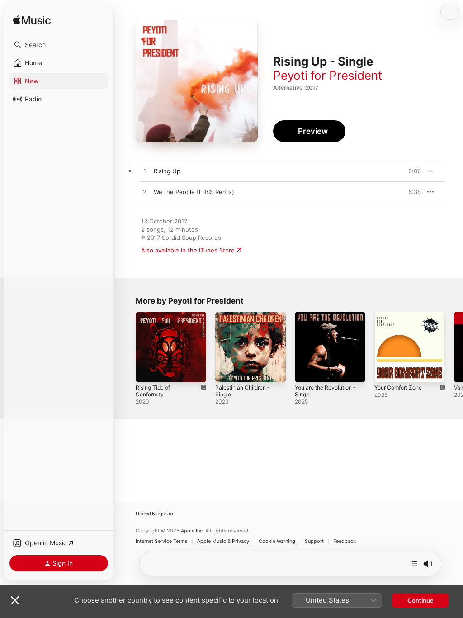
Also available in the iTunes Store (188, 250)
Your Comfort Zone (398, 387)
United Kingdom (154, 513)
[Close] (15, 600)
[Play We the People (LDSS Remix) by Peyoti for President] (145, 192)
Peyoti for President (327, 75)
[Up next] (413, 563)
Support (314, 541)
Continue (420, 600)
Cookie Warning (277, 541)
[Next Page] (454, 347)
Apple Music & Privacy (223, 541)
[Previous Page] (126, 347)
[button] (59, 44)
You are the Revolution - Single (325, 391)
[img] (32, 20)
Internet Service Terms (162, 541)
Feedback (344, 541)
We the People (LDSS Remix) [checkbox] (194, 191)
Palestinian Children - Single (242, 391)
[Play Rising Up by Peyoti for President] (145, 171)
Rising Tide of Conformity (153, 391)
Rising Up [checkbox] (167, 171)
